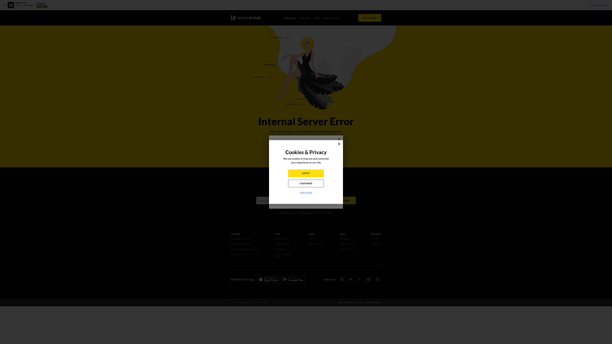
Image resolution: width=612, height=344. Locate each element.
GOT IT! (306, 173)
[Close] (339, 144)
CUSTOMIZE (306, 183)
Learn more (306, 192)
